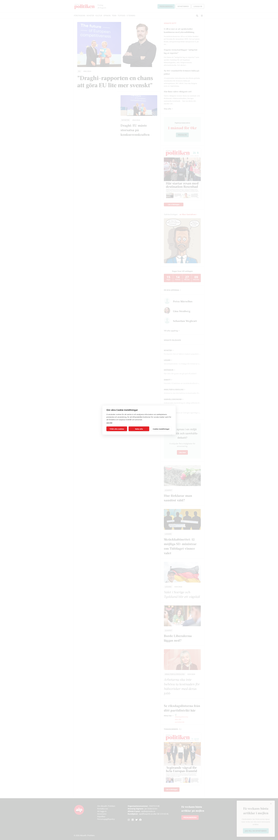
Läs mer (109, 423)
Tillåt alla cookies (117, 429)
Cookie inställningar (161, 429)
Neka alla (139, 429)
